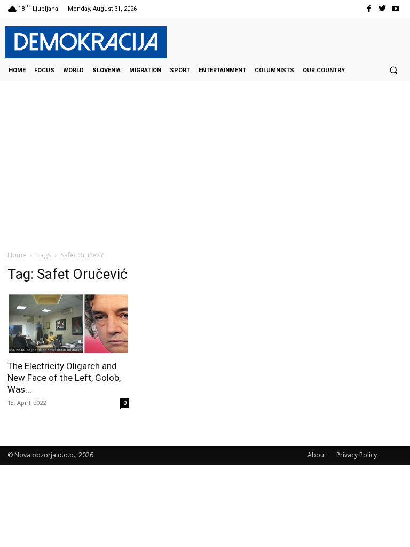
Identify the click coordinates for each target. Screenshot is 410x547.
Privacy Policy (356, 454)
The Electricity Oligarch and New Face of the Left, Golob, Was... (64, 378)
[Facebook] (368, 8)
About (317, 454)
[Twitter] (382, 8)
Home (16, 255)
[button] (393, 70)
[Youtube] (396, 8)
